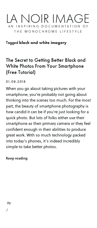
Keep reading (16, 158)
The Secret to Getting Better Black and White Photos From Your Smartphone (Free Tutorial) (46, 66)
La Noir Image (47, 18)
